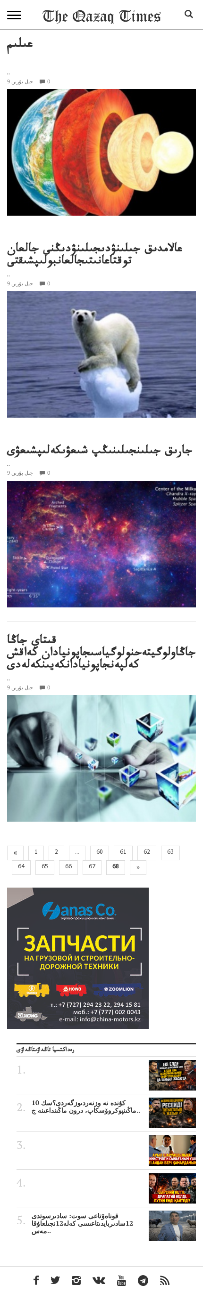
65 (45, 867)
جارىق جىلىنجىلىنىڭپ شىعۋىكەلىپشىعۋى (100, 452)
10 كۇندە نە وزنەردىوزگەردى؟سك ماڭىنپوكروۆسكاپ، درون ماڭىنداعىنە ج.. (86, 1106)
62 (147, 853)
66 (68, 867)
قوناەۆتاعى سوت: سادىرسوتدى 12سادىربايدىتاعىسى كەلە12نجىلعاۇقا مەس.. (82, 1223)
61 (123, 853)
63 (170, 853)
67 (92, 867)
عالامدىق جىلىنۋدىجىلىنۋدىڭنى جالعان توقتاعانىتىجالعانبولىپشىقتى (94, 256)
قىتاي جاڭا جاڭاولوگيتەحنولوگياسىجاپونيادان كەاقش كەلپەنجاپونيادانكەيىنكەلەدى (101, 654)
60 (99, 853)
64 (21, 867)
